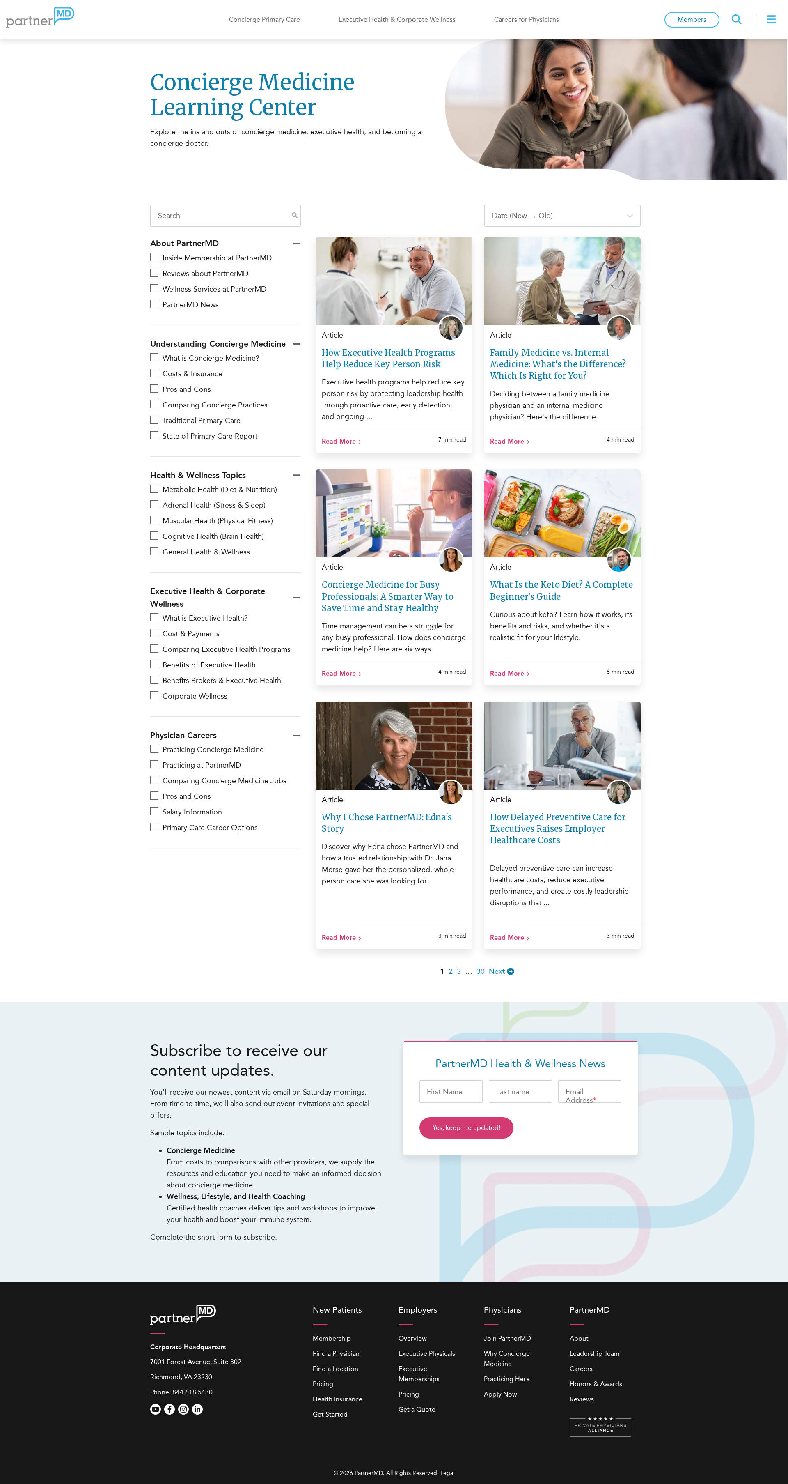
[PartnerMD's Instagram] (183, 1409)
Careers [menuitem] (581, 1369)
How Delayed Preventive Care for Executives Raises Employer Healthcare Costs (557, 828)
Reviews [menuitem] (582, 1399)
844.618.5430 (192, 1392)
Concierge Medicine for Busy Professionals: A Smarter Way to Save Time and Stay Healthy (388, 596)
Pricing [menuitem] (323, 1384)
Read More (339, 441)
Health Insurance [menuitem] (337, 1399)
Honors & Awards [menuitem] (596, 1384)
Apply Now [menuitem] (500, 1394)
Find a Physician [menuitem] (336, 1353)
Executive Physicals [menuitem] (427, 1353)
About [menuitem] (579, 1338)
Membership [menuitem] (332, 1338)
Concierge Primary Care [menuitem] (264, 19)
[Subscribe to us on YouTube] (155, 1409)
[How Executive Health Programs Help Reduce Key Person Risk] (394, 281)
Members (692, 19)
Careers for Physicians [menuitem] (526, 19)
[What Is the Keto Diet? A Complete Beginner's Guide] (562, 513)
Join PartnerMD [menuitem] (507, 1338)
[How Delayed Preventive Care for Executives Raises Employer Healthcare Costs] (562, 746)
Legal (447, 1473)
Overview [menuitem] (413, 1338)
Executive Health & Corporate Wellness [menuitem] (397, 19)
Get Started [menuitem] (330, 1414)
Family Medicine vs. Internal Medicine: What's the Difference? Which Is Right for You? (558, 364)
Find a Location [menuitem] (335, 1369)
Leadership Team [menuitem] (595, 1353)
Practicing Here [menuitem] (507, 1379)
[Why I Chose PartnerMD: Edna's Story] (394, 746)
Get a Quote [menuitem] (417, 1409)
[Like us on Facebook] (169, 1409)
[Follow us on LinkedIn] (197, 1409)
